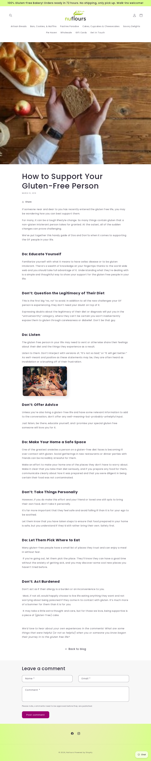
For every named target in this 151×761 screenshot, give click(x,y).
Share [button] (28, 201)
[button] (10, 15)
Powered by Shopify (83, 752)
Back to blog (77, 649)
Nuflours (70, 752)
